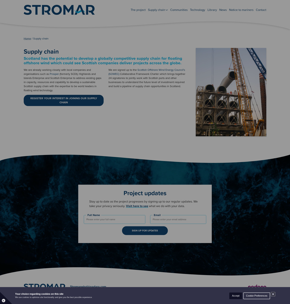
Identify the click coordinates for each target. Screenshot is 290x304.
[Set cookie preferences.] (6, 298)
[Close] (273, 294)
